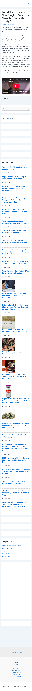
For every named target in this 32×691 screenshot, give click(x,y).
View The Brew (6, 556)
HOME (16, 662)
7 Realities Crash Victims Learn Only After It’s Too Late (14, 232)
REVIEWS (16, 668)
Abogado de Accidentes (16, 652)
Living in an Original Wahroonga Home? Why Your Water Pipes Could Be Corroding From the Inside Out (15, 447)
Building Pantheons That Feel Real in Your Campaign (15, 436)
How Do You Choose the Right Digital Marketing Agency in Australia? (13, 188)
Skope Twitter (6, 554)
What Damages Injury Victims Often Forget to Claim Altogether (15, 272)
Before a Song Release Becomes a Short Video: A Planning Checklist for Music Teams (15, 307)
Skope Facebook (7, 548)
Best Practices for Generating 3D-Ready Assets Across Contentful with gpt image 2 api (15, 200)
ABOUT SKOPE (16, 674)
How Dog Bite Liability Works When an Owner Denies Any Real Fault (15, 262)
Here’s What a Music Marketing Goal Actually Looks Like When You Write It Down (16, 472)
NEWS (16, 666)
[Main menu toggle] (28, 3)
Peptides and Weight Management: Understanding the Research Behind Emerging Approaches (16, 401)
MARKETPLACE (16, 672)
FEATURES (16, 664)
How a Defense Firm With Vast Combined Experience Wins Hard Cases (14, 211)
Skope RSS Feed (6, 551)
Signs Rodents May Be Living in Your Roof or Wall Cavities (14, 178)
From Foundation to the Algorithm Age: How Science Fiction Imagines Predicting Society (15, 252)
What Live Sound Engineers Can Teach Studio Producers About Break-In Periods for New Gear (14, 504)
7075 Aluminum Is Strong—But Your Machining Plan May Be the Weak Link (15, 460)
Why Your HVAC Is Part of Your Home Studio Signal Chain (13, 482)
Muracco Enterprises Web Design (11, 545)
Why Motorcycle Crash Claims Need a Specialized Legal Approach (15, 241)
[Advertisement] (16, 590)
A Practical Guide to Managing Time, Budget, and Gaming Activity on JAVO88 (15, 376)
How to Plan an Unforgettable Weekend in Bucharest (13, 353)
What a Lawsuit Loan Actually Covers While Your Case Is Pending (15, 222)
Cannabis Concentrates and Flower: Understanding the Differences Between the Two (15, 425)
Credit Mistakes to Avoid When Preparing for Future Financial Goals (15, 330)
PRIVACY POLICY (16, 676)
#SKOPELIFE (16, 670)
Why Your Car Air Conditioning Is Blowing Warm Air (14, 168)
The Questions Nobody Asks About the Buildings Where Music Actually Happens (15, 493)
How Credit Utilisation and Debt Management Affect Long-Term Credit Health (14, 295)
